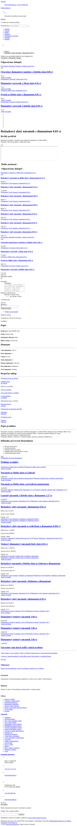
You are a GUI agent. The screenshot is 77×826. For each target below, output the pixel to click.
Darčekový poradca (10, 749)
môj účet (3, 1)
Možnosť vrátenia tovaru (8, 293)
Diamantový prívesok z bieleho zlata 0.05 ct (22, 106)
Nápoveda (4, 714)
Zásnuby (7, 31)
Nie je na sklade (5, 613)
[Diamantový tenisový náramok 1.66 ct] (25, 611)
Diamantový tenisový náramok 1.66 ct (19, 616)
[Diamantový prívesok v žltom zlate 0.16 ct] (14, 79)
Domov (7, 51)
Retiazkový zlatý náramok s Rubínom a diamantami (26, 581)
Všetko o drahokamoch (11, 741)
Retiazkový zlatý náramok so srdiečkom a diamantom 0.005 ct (30, 526)
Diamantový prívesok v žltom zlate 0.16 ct (21, 83)
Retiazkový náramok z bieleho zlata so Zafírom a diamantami (30, 563)
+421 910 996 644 (22, 5)
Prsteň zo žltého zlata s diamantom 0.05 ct (21, 94)
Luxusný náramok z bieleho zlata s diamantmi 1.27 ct (26, 495)
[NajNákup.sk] (12, 822)
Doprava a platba (10, 699)
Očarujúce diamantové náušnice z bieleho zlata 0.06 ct (27, 72)
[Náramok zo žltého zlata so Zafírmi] (23, 467)
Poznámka (4, 281)
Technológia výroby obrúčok (13, 724)
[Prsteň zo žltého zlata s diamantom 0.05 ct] (14, 90)
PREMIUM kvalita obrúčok (13, 726)
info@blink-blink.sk (10, 5)
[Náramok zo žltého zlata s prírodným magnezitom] (32, 478)
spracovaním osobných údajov (37, 818)
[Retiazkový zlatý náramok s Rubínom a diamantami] (33, 575)
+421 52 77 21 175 (10, 769)
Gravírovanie (8, 743)
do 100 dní (16, 296)
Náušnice (7, 34)
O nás (6, 751)
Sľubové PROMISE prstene (13, 729)
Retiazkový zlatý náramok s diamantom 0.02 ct (23, 507)
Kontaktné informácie (8, 754)
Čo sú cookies (9, 709)
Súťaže (7, 746)
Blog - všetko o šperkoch (12, 748)
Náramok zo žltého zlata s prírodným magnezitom (25, 484)
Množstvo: (4, 304)
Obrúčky (7, 29)
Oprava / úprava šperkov (12, 706)
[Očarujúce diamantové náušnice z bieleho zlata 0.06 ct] (17, 66)
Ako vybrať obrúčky (11, 722)
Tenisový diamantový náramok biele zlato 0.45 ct (24, 544)
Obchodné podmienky (11, 702)
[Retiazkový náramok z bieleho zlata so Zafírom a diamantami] (19, 557)
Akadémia (8, 717)
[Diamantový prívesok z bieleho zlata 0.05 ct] (14, 102)
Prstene (7, 32)
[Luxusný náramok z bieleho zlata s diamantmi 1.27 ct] (34, 490)
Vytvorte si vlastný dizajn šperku (14, 731)
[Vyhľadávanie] (28, 26)
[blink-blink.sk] (5, 8)
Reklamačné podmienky (12, 704)
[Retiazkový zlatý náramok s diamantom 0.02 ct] (30, 501)
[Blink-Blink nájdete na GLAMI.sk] (60, 821)
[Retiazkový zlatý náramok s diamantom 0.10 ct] (30, 593)
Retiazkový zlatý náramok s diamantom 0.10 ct (23, 599)
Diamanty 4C (8, 732)
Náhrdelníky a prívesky (11, 36)
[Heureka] (4, 822)
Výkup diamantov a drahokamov (14, 738)
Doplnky (7, 39)
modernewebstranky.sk (12, 824)
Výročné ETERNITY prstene (13, 727)
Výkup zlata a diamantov (12, 736)
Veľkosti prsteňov (10, 719)
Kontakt (7, 711)
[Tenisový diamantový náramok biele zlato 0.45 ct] (31, 538)
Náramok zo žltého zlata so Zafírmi (18, 472)
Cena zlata (8, 739)
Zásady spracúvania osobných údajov (16, 707)
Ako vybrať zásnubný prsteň (13, 721)
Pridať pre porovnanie (11, 312)
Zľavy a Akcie (9, 744)
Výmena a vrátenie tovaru (12, 701)
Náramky (7, 37)
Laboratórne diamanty (11, 734)
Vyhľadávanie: (5, 26)
